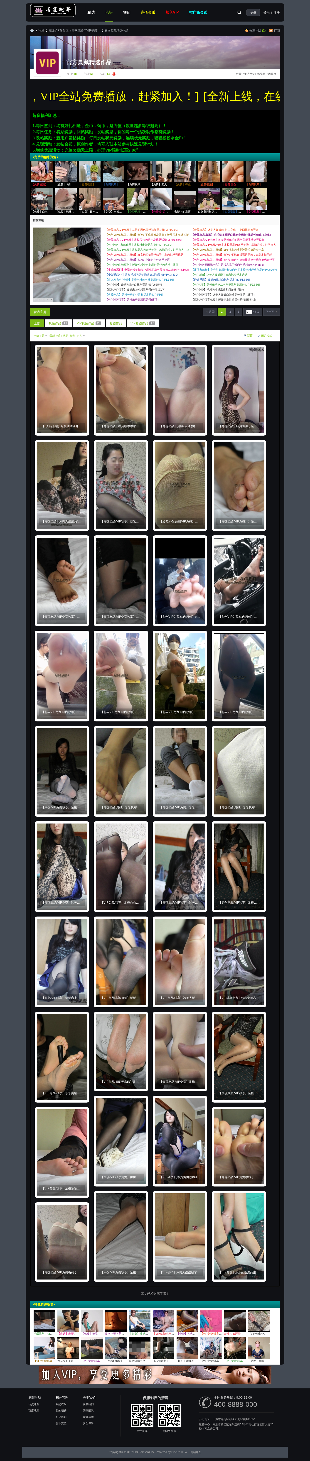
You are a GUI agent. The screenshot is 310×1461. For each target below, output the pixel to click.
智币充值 (61, 1423)
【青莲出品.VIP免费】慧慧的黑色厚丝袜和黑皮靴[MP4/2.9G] (141, 229)
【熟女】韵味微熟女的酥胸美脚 (267, 1361)
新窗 (250, 335)
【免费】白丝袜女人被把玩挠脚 (50, 211)
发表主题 (40, 312)
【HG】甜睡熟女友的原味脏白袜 (196, 1361)
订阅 (277, 30)
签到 (126, 12)
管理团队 (88, 1410)
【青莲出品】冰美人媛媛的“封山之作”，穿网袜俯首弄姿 (224, 229)
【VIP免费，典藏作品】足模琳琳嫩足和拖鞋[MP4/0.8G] (138, 244)
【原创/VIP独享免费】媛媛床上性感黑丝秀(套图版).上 (223, 299)
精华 (72, 335)
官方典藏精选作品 (116, 30)
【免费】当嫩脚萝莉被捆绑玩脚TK (123, 211)
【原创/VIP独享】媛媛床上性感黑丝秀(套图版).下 (135, 289)
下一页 (270, 311)
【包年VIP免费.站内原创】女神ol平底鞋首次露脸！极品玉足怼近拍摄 (147, 234)
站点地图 (33, 1404)
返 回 (212, 311)
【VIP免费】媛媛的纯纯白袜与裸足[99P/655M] (133, 284)
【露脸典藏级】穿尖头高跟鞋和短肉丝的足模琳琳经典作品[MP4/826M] (234, 269)
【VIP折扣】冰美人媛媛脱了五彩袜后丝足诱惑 (219, 274)
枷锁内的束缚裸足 (185, 211)
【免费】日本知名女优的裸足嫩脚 (99, 211)
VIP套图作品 (142, 323)
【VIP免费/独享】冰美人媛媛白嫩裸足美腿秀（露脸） (223, 294)
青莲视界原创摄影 (32, 30)
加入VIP (172, 12)
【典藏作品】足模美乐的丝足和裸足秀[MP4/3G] (134, 294)
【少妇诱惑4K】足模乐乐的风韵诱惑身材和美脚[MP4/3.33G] (141, 274)
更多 (79, 335)
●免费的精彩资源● (45, 157)
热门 (59, 335)
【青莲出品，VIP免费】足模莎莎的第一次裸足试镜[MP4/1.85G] (143, 239)
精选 (91, 12)
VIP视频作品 (88, 323)
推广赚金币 (198, 12)
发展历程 (88, 1417)
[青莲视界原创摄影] (53, 16)
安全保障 (88, 1423)
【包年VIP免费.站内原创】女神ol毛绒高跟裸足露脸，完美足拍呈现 (231, 254)
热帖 (66, 335)
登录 (266, 12)
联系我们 (88, 1404)
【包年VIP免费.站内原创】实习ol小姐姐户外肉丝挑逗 (137, 259)
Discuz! (175, 1452)
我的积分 (61, 1410)
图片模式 (266, 335)
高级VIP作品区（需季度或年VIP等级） (74, 30)
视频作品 (58, 323)
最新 (52, 335)
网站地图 (195, 1452)
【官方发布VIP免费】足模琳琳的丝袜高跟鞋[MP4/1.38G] (139, 279)
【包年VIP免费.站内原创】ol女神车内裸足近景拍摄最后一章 (227, 249)
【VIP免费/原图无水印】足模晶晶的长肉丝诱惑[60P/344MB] (227, 264)
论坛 (109, 12)
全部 (37, 323)
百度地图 (33, 1410)
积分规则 (61, 1417)
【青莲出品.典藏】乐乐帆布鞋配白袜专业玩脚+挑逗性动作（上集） (232, 234)
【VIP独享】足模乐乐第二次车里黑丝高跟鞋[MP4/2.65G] (225, 284)
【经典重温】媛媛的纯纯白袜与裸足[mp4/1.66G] (220, 279)
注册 (276, 12)
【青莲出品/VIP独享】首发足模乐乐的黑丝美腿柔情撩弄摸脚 (227, 239)
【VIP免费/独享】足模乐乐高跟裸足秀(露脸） (132, 299)
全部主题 (39, 335)
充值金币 (148, 12)
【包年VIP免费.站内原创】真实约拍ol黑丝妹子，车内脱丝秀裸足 (144, 254)
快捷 (253, 12)
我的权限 (61, 1404)
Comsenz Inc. (146, 1452)
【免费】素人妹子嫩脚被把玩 (168, 184)
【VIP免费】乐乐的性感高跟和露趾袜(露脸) (217, 289)
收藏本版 (257, 30)
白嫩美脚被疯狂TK (209, 211)
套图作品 (115, 323)
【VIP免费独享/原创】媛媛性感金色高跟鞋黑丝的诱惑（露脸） (143, 264)
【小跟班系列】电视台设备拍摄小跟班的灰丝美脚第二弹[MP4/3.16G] (147, 269)
